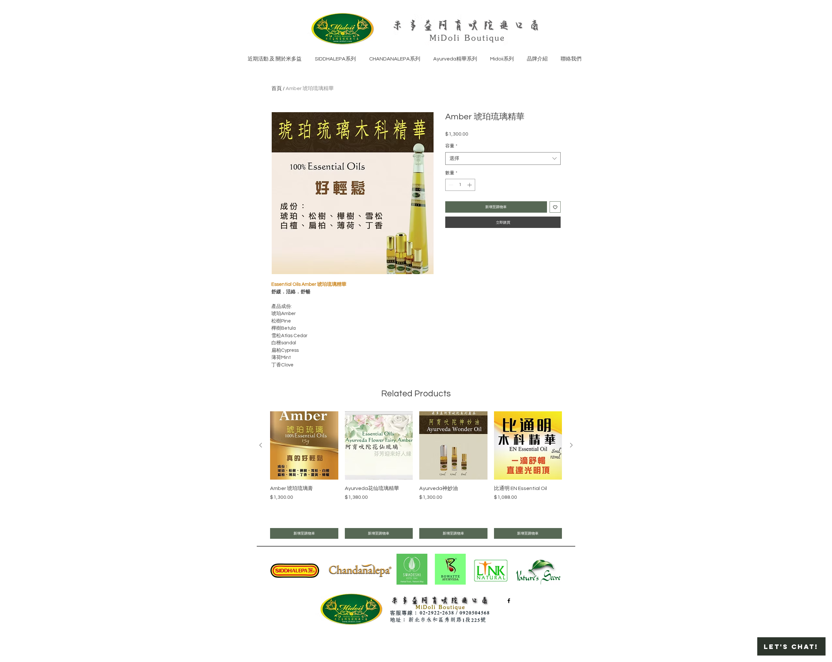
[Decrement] (450, 185)
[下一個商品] (571, 445)
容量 (451, 146)
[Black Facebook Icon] (509, 601)
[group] (416, 475)
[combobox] (503, 158)
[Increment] (470, 185)
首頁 (276, 88)
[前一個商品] (261, 445)
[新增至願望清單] (555, 207)
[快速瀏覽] (304, 445)
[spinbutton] (460, 185)
